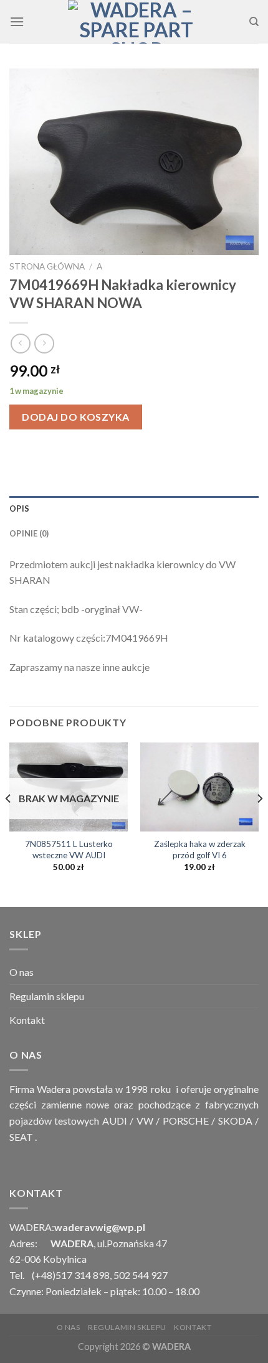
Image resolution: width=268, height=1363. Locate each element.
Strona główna (47, 266)
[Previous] (8, 823)
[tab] (134, 508)
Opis (19, 508)
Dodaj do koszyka (76, 417)
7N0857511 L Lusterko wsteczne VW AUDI (69, 849)
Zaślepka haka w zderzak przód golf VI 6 (200, 849)
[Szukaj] (254, 22)
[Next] (259, 823)
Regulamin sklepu (46, 996)
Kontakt (27, 1020)
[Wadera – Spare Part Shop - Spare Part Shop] (136, 22)
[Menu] (16, 21)
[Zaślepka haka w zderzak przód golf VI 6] (199, 786)
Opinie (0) (29, 533)
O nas (21, 972)
